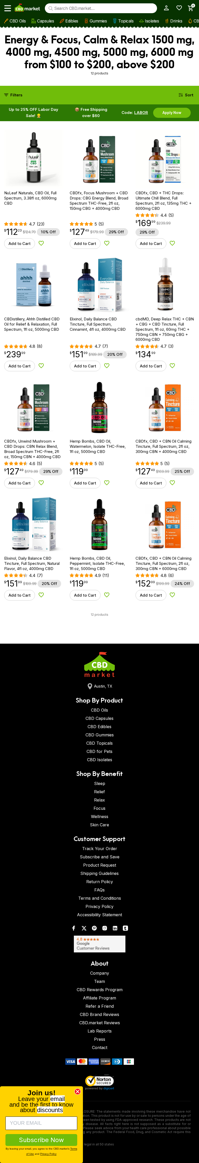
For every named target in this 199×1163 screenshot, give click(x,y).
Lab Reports (100, 1031)
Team (99, 981)
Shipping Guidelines (99, 873)
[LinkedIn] (115, 929)
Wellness (99, 816)
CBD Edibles (99, 726)
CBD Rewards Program (100, 989)
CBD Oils (18, 21)
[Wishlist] (177, 7)
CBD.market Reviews (99, 1022)
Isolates (152, 21)
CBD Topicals (99, 743)
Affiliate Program (99, 997)
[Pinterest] (94, 929)
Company (99, 973)
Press (99, 1039)
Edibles (71, 21)
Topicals (125, 21)
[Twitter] (84, 929)
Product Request (99, 865)
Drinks (176, 21)
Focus (99, 808)
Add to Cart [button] (20, 243)
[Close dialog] (77, 1091)
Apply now (171, 112)
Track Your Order (99, 848)
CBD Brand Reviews (99, 1014)
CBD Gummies (100, 734)
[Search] (50, 8)
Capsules (45, 21)
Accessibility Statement (99, 914)
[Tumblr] (125, 929)
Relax (99, 800)
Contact (99, 1047)
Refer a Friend (100, 1006)
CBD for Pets (99, 751)
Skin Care (99, 824)
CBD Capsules (99, 718)
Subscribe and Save (99, 856)
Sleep (99, 783)
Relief (99, 791)
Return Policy (99, 881)
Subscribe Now (41, 1140)
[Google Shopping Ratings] (99, 944)
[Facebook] (73, 929)
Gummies (98, 21)
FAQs (99, 889)
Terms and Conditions (99, 898)
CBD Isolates (99, 759)
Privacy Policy (99, 906)
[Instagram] (104, 929)
